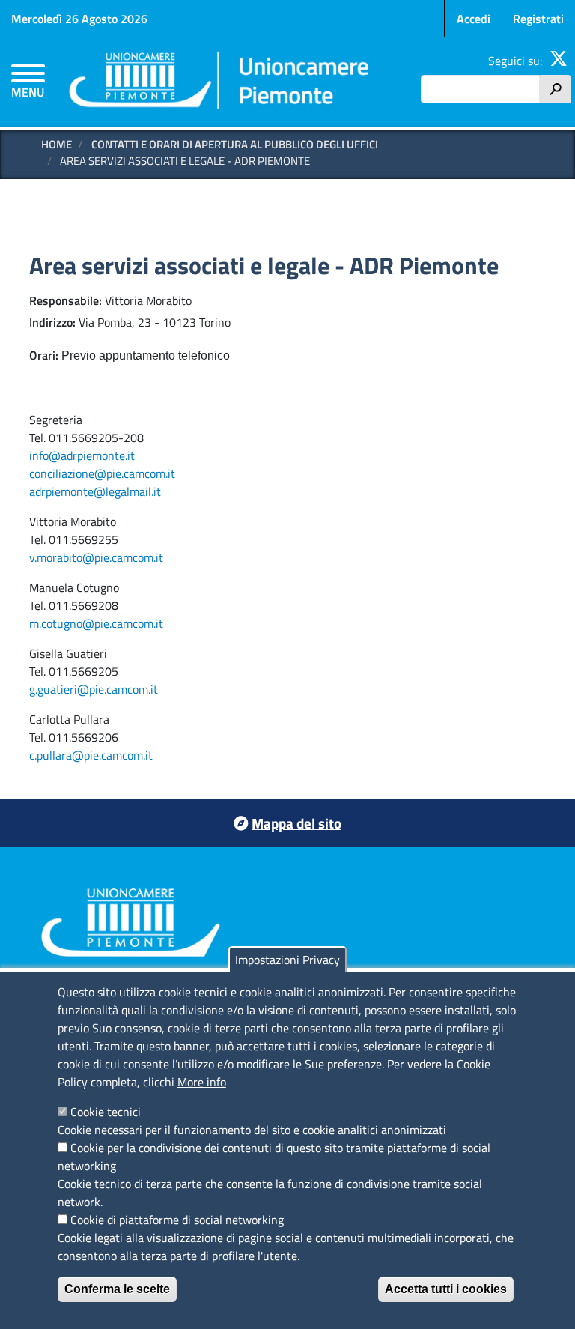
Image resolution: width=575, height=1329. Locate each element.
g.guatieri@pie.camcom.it (93, 689)
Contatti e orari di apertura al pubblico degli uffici (234, 144)
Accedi (473, 19)
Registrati (538, 19)
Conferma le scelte (117, 1289)
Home (56, 144)
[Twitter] (559, 61)
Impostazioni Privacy (287, 960)
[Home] (220, 82)
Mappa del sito (296, 823)
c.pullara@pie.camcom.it (91, 755)
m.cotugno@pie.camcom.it (96, 623)
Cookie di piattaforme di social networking (177, 1220)
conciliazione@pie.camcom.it (102, 473)
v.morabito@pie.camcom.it (96, 557)
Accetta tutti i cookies (446, 1289)
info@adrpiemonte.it (82, 455)
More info (201, 1082)
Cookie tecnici (105, 1112)
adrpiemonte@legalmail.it (95, 491)
